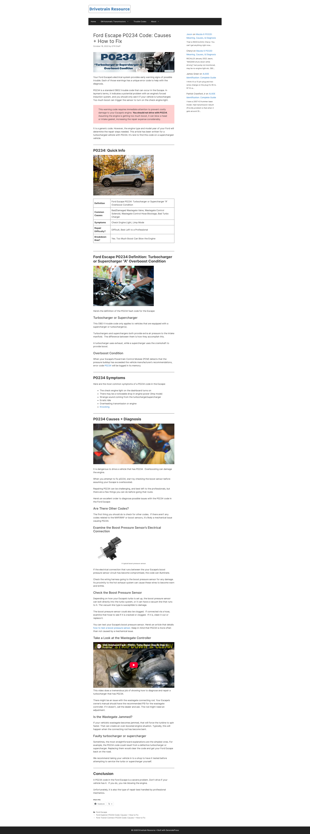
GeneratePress (172, 830)
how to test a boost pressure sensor (111, 628)
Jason (189, 34)
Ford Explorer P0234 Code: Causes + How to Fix (117, 815)
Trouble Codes (140, 21)
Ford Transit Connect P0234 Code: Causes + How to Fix (120, 818)
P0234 (108, 365)
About (153, 21)
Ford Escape (101, 812)
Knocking (104, 407)
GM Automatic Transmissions (113, 21)
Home (93, 21)
